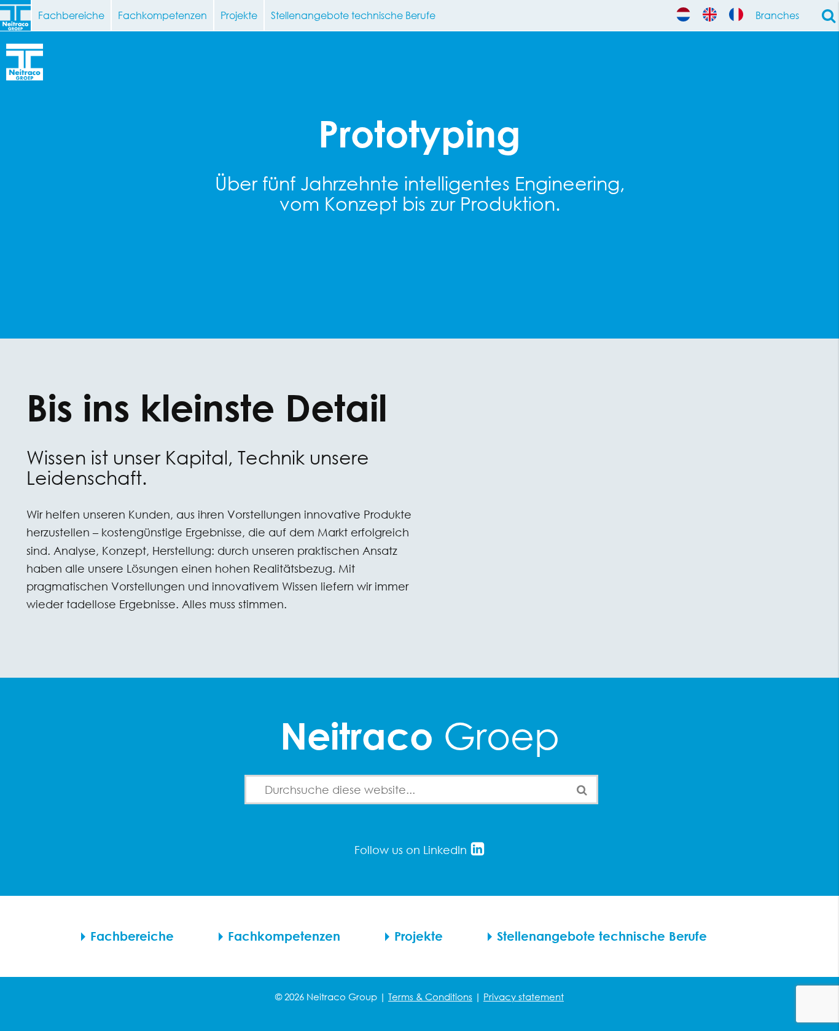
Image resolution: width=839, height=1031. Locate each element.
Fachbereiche (71, 15)
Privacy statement (523, 996)
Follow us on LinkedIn (412, 850)
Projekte (238, 15)
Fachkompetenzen (162, 15)
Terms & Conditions (430, 996)
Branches (777, 15)
